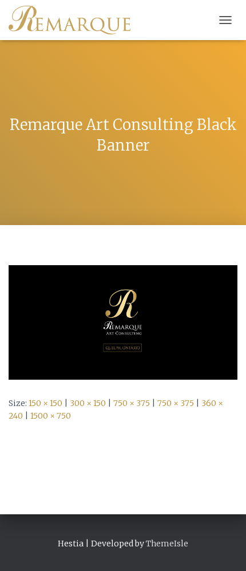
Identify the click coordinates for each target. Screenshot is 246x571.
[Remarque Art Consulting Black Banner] (123, 322)
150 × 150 (45, 403)
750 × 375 (131, 403)
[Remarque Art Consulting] (74, 20)
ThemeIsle (167, 543)
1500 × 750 (50, 416)
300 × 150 (88, 403)
